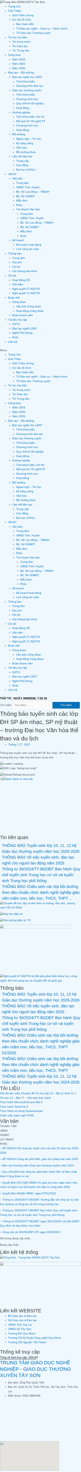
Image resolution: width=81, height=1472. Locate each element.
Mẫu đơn (21, 200)
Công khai (14, 55)
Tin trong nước (21, 41)
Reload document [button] (23, 774)
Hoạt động (22, 107)
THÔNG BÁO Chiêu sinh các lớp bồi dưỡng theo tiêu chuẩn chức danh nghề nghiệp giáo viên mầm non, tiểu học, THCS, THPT (41, 1065)
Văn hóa (21, 147)
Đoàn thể (13, 297)
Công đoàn (19, 302)
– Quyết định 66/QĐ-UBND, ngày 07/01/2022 (28, 1193)
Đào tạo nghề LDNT (24, 328)
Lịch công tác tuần (27, 249)
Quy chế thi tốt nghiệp (29, 103)
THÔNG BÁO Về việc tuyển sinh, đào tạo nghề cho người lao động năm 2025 (38, 860)
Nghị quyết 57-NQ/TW (26, 288)
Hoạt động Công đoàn (30, 311)
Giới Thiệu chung (23, 15)
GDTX (16, 324)
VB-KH (12, 174)
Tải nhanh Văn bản (28, 209)
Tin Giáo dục (20, 46)
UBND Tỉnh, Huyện (28, 187)
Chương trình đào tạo (29, 85)
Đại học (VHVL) (25, 169)
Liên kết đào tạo (22, 156)
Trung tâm (22, 183)
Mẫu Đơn (26, 231)
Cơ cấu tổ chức (21, 19)
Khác (19, 205)
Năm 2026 (18, 68)
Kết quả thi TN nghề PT (30, 121)
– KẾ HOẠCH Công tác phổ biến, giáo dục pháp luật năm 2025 (39, 1159)
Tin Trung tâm (20, 50)
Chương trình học (27, 99)
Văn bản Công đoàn (28, 306)
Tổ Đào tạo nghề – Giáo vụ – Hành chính (41, 28)
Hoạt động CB (21, 280)
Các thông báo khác (24, 271)
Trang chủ (14, 6)
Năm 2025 (18, 63)
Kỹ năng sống (24, 143)
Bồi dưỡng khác (26, 152)
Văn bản (17, 178)
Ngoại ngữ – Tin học (28, 138)
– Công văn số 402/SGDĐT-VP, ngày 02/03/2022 (30, 1232)
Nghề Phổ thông (22, 332)
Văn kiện (17, 284)
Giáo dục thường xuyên (26, 90)
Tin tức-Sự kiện (17, 37)
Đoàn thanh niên (22, 315)
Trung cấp (22, 160)
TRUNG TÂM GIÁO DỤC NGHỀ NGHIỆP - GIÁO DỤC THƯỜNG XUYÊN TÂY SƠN (35, 1369)
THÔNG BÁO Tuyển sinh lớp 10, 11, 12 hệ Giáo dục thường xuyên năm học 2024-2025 (40, 1079)
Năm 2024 (18, 59)
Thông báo (15, 253)
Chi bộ (16, 266)
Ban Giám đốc (25, 24)
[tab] (40, 1126)
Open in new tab (22, 779)
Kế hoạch (18, 240)
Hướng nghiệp (21, 112)
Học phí (17, 262)
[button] (40, 350)
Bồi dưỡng (18, 134)
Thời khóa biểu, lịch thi (30, 116)
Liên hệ (12, 341)
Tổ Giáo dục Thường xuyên (33, 32)
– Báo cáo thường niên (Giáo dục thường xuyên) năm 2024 (37, 1165)
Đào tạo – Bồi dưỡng (21, 72)
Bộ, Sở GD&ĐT (25, 196)
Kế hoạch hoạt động (28, 244)
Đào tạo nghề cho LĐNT (27, 77)
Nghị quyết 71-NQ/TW (26, 293)
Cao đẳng (22, 165)
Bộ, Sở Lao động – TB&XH (32, 191)
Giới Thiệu (14, 10)
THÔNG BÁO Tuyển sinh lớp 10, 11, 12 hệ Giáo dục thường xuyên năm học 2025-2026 (40, 848)
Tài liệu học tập (17, 319)
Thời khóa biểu (25, 81)
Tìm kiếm (6, 705)
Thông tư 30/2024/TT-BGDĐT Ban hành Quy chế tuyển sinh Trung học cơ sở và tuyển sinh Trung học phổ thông (41, 875)
